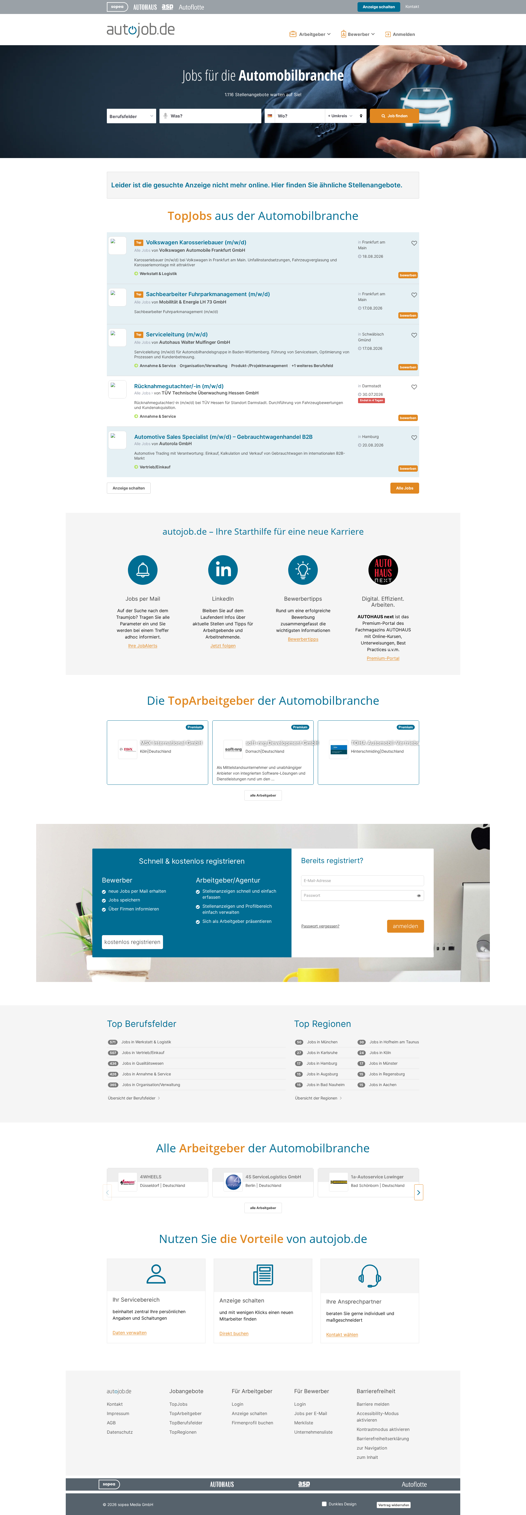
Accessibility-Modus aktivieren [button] (378, 1417)
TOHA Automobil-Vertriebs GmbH (393, 743)
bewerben (408, 275)
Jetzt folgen (223, 645)
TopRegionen (182, 1432)
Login (237, 1404)
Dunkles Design (342, 1504)
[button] (361, 116)
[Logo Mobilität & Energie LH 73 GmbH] (117, 297)
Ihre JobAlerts (142, 645)
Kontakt (412, 6)
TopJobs (178, 1404)
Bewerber (359, 34)
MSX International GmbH (171, 743)
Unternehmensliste (313, 1432)
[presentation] (418, 1192)
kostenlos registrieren (132, 942)
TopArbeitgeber (185, 1413)
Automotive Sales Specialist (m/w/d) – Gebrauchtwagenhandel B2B (223, 437)
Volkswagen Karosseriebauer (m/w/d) (196, 242)
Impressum (118, 1413)
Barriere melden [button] (373, 1404)
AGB (111, 1422)
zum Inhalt (367, 1457)
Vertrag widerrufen (393, 1505)
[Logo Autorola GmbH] (117, 440)
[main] (263, 708)
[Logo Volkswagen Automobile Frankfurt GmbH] (117, 245)
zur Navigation (372, 1448)
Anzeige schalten (379, 6)
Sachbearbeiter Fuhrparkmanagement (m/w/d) (208, 294)
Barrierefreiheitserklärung (383, 1438)
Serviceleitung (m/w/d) (177, 334)
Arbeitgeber (312, 34)
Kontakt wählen (342, 1334)
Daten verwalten (130, 1332)
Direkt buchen (233, 1333)
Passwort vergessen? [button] (320, 926)
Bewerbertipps (303, 639)
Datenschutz (120, 1432)
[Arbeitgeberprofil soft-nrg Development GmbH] (233, 749)
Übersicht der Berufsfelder (131, 1098)
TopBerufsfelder (185, 1422)
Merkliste (303, 1422)
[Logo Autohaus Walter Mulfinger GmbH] (117, 337)
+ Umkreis (337, 115)
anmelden (405, 926)
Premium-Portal (383, 658)
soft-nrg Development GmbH (282, 743)
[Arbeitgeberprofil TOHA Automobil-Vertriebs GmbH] (339, 749)
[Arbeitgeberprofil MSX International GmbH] (128, 749)
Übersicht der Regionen (316, 1098)
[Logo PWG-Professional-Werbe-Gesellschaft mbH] (117, 389)
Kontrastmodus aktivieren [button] (383, 1429)
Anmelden (404, 34)
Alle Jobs (142, 250)
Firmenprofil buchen (252, 1422)
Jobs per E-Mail (310, 1413)
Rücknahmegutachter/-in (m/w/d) (179, 386)
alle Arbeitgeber (263, 795)
